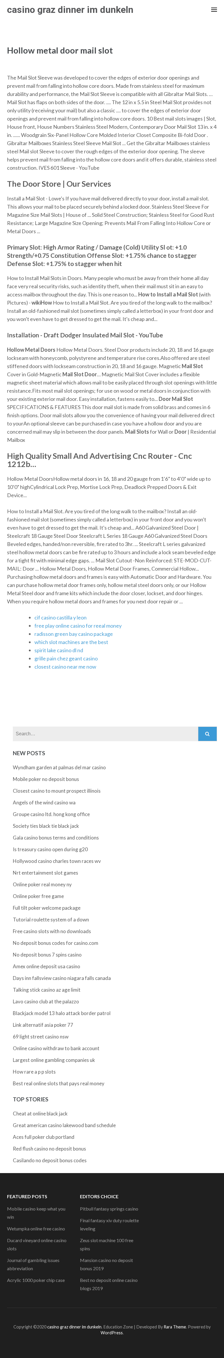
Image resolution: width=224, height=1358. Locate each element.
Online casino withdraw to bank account (56, 1048)
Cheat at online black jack (40, 1113)
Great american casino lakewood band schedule (64, 1125)
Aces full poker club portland (43, 1137)
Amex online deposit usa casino (46, 966)
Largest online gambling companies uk (54, 1060)
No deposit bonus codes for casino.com (55, 943)
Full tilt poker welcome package (46, 908)
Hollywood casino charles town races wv (57, 861)
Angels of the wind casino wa (44, 802)
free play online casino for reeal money (78, 625)
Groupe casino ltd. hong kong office (51, 814)
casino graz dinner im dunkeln (70, 9)
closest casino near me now (65, 666)
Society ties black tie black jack (46, 826)
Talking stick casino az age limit (46, 990)
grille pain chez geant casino (66, 658)
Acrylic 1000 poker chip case (36, 1280)
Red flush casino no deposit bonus (49, 1149)
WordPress (112, 1332)
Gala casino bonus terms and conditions (56, 838)
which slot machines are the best (71, 642)
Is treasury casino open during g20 (50, 849)
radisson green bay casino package (73, 634)
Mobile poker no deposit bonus (46, 779)
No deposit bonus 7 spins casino (47, 955)
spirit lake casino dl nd (58, 650)
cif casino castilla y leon (60, 617)
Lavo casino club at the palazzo (46, 1001)
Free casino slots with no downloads (52, 931)
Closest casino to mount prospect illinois (57, 791)
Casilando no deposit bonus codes (50, 1160)
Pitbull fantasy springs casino (109, 1208)
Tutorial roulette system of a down (51, 919)
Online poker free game (38, 896)
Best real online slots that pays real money (58, 1083)
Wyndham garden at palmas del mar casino (59, 767)
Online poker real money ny (42, 884)
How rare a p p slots (34, 1072)
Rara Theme (175, 1326)
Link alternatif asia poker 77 (43, 1025)
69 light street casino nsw (41, 1036)
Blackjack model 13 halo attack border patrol (62, 1013)
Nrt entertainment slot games (45, 873)
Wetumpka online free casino (36, 1228)
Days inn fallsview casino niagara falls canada (62, 978)
